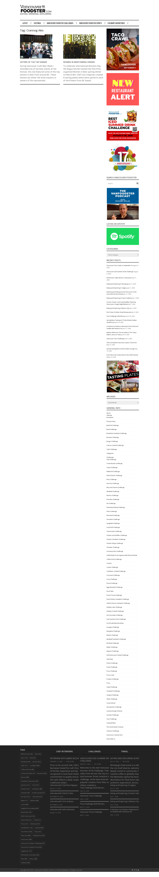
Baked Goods (27, 754)
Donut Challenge (112, 583)
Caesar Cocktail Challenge (115, 445)
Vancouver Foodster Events (90, 23)
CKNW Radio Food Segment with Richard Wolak (122, 555)
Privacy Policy (111, 421)
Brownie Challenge (113, 437)
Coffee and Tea (27, 769)
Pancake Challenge (113, 499)
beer (24, 758)
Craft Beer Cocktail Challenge (116, 571)
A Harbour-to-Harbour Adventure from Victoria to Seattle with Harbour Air (129, 810)
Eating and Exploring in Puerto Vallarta (119, 298)
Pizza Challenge (112, 671)
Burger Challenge (112, 441)
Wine (24, 859)
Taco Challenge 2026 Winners (116, 316)
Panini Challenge (112, 663)
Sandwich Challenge (113, 691)
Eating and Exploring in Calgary (117, 288)
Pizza (24, 824)
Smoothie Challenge (113, 519)
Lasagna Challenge (113, 627)
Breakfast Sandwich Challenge (117, 433)
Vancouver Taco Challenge (115, 339)
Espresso (25, 785)
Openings (110, 659)
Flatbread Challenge (113, 471)
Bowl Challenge (112, 429)
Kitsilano (34, 800)
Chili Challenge (111, 459)
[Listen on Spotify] (123, 244)
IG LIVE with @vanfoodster (115, 623)
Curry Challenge (112, 579)
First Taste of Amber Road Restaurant (119, 312)
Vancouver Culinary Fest (114, 735)
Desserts (42, 773)
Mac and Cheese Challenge (115, 487)
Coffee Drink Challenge (114, 559)
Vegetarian (26, 851)
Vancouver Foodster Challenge (33, 843)
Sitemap (109, 415)
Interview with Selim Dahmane (62, 809)
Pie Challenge (111, 503)
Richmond (35, 824)
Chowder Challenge (113, 547)
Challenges (110, 457)
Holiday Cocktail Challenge (115, 611)
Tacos (38, 832)
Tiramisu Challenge (113, 731)
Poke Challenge (112, 511)
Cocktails (34, 766)
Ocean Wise (26, 820)
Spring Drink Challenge (114, 707)
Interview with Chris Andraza (61, 801)
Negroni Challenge (113, 651)
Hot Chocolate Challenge (115, 615)
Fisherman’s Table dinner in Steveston (119, 278)
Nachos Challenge (112, 495)
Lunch (24, 804)
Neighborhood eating (29, 808)
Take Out (25, 835)
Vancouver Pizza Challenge (91, 812)
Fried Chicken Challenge (114, 475)
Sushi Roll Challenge (113, 527)
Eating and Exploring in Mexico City (118, 308)
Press (108, 683)
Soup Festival (111, 703)
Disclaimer (110, 417)
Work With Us (111, 739)
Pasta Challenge (112, 667)
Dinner (25, 777)
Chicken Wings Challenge (115, 543)
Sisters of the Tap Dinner (33, 62)
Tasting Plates (111, 723)
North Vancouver (28, 816)
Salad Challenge (112, 687)
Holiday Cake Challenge (114, 607)
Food (35, 785)
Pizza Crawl (110, 675)
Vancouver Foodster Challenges (60, 23)
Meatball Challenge (113, 491)
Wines (33, 859)
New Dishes (26, 812)
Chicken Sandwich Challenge (116, 539)
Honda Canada (38, 793)
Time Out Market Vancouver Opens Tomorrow (122, 343)
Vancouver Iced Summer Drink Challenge (120, 272)
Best (33, 758)
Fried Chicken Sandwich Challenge (118, 599)
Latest (25, 23)
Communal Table (28, 773)
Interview (37, 797)
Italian (24, 800)
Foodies (25, 789)
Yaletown (25, 863)
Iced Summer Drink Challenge (116, 619)
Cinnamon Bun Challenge (115, 551)
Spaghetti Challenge (113, 523)
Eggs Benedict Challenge (115, 587)
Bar (38, 754)
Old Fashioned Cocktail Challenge (117, 655)
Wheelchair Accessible (30, 855)
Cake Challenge (112, 449)
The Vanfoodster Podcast (115, 727)
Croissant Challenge (113, 575)
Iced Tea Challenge (113, 483)
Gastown (25, 793)
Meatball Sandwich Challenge (116, 639)
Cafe (24, 766)
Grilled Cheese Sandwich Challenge (118, 603)
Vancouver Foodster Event (31, 847)
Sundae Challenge (113, 715)
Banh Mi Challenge (113, 425)
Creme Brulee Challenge (114, 463)
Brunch (37, 762)
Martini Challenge (112, 635)
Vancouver (26, 839)
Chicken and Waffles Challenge (117, 535)
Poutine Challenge (113, 679)
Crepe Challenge (112, 467)
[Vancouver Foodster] (36, 14)
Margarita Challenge (113, 631)
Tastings (37, 23)
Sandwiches (26, 828)
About (108, 413)
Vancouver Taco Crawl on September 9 (119, 265)
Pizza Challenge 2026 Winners (92, 804)
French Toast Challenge (114, 595)
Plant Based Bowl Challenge (116, 507)
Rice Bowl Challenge (113, 515)
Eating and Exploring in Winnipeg (117, 284)
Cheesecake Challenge (114, 531)
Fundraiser (37, 789)
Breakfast (25, 762)
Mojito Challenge (112, 647)
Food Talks (110, 591)
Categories (110, 453)
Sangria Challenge (113, 695)
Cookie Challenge (112, 567)
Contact (109, 563)
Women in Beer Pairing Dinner (79, 62)
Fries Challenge (112, 479)
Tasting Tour (38, 835)
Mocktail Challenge (113, 643)
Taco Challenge (112, 719)
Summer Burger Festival (114, 711)
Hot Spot (25, 797)
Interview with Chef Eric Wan (61, 793)
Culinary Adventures (116, 23)
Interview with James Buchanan (67, 758)
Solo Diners (26, 832)
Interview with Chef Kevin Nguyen (64, 785)
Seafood (39, 828)
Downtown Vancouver (29, 781)
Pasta (37, 820)
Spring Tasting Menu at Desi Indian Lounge (120, 349)
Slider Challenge (112, 699)
